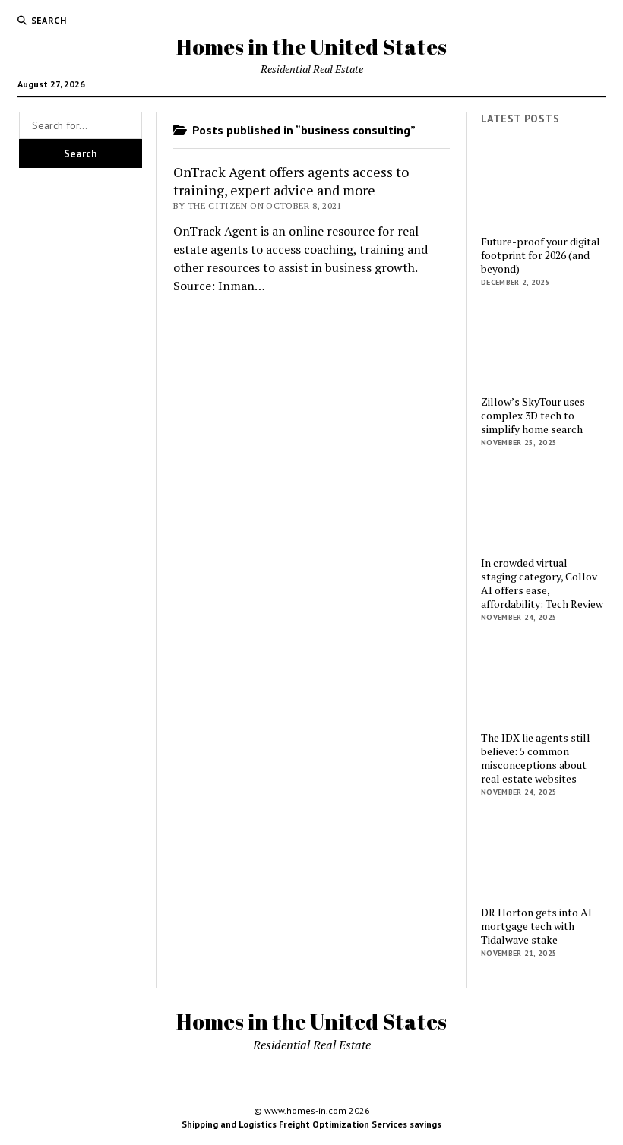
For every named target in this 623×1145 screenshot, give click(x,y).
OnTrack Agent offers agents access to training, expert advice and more (291, 181)
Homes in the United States (311, 46)
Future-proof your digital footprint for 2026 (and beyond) (540, 255)
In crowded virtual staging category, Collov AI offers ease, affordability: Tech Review (542, 583)
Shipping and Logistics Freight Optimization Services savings (311, 1124)
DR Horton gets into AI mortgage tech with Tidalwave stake (536, 926)
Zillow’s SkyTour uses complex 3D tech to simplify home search (533, 415)
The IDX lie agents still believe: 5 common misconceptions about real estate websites (535, 758)
